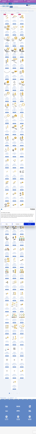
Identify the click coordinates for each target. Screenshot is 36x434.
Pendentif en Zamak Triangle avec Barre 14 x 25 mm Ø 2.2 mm (14, 98)
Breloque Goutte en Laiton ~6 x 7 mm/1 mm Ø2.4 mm (14, 143)
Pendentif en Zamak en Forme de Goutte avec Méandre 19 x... (22, 253)
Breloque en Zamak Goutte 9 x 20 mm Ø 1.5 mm (22, 143)
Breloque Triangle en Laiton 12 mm (22, 375)
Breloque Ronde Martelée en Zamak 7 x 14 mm (7, 309)
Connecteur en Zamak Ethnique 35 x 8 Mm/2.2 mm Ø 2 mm (14, 65)
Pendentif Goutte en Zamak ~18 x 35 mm (22, 154)
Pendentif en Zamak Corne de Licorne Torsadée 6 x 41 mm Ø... (14, 264)
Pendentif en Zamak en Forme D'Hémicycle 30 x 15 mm (14, 32)
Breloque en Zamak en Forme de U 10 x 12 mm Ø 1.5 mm (14, 309)
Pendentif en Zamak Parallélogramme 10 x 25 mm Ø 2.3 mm (22, 99)
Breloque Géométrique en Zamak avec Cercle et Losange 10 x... (7, 298)
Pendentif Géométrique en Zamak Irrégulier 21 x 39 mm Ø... (21, 32)
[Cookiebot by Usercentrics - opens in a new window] (31, 209)
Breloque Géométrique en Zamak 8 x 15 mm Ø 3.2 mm (21, 54)
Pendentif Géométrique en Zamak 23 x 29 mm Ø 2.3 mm (7, 87)
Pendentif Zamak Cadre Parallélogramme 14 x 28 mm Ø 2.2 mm (14, 110)
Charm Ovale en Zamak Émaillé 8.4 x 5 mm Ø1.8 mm (22, 242)
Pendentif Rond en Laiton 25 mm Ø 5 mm (21, 21)
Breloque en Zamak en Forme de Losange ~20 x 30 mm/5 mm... (14, 87)
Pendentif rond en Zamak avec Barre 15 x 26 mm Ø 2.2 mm (7, 110)
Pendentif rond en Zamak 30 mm (22, 43)
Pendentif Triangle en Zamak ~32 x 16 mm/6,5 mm (14, 76)
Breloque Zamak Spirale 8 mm (14, 253)
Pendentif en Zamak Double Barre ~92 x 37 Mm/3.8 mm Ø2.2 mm (7, 77)
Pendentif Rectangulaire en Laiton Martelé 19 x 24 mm (14, 353)
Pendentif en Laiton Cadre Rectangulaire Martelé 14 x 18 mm (21, 353)
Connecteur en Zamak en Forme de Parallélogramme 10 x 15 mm (7, 121)
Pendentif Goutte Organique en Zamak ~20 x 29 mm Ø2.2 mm (22, 331)
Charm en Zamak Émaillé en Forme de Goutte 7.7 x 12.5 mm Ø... (14, 320)
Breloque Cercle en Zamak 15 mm (14, 120)
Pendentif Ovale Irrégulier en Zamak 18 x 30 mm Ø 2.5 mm (21, 176)
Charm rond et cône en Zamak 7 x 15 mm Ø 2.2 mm (21, 132)
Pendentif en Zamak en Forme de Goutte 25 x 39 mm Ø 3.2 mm (7, 242)
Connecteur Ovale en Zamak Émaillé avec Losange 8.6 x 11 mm (21, 287)
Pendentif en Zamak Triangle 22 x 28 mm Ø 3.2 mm (7, 231)
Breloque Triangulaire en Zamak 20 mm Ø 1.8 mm (22, 87)
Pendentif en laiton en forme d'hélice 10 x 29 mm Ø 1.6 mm (7, 21)
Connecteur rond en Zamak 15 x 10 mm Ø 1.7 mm (14, 132)
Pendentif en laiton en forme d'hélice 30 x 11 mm (14, 21)
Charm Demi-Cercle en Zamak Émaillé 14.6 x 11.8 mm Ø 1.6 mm (14, 276)
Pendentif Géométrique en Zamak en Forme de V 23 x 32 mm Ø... (7, 54)
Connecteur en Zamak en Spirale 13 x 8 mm (22, 165)
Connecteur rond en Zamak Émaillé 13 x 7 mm (22, 264)
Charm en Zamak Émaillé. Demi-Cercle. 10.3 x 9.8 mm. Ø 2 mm (22, 276)
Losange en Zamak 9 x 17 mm (7, 319)
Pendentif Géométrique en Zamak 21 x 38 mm (21, 76)
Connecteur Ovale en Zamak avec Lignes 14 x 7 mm (7, 198)
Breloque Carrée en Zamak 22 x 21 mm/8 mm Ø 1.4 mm (7, 32)
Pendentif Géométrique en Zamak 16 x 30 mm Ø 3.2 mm (14, 242)
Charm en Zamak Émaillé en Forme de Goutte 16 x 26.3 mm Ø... (22, 320)
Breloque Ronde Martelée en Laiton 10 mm (14, 375)
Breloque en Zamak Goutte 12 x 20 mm (7, 154)
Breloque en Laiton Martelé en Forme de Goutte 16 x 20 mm (14, 364)
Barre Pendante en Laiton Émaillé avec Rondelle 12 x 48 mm (7, 353)
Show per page (2, 12)
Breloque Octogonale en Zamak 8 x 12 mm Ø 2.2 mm (14, 298)
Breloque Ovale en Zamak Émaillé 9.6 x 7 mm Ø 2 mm (7, 287)
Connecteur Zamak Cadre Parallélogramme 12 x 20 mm (21, 110)
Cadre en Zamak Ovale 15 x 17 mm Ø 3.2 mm (21, 231)
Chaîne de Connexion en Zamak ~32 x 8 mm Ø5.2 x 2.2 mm (14, 187)
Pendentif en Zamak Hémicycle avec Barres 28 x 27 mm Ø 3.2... (7, 43)
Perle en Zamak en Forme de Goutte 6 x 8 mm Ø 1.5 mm (21, 342)
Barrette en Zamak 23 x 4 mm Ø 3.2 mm (7, 132)
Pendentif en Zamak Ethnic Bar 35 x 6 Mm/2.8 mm (7, 65)
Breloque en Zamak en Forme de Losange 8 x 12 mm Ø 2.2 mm (22, 298)
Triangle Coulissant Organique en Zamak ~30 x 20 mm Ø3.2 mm (14, 331)
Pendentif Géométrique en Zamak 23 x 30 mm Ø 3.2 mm (14, 54)
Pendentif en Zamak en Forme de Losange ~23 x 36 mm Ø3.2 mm (7, 165)
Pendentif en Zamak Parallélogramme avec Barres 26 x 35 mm (14, 43)
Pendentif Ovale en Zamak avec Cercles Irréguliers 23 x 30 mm (7, 98)
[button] (13, 6)
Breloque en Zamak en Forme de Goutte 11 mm (14, 165)
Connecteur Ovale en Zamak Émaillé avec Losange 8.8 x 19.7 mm (14, 287)
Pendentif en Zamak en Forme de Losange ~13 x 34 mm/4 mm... (22, 65)
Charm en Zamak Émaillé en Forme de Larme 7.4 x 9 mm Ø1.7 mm (7, 331)
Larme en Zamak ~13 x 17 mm (7, 342)
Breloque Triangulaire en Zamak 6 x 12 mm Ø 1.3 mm (7, 143)
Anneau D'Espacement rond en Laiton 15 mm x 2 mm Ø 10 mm (14, 176)
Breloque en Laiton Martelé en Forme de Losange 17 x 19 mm (21, 364)
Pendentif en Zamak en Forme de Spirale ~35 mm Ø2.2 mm (7, 264)
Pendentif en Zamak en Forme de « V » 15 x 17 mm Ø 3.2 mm (14, 231)
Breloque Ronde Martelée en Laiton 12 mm (7, 375)
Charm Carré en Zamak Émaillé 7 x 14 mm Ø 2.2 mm (7, 276)
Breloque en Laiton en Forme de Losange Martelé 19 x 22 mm (7, 364)
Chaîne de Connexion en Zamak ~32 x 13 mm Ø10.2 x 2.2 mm (7, 187)
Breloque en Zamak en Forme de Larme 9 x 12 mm (22, 309)
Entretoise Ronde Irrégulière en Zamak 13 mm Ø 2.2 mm (22, 187)
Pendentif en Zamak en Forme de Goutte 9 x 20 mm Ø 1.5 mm (14, 342)
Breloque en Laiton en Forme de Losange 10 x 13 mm (14, 386)
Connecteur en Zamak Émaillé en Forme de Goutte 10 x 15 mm (7, 253)
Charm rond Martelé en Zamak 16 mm (22, 198)
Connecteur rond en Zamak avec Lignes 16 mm (14, 198)
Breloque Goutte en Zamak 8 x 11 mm (14, 154)
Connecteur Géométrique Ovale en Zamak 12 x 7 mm (7, 176)
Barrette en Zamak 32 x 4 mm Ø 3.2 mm (21, 121)
